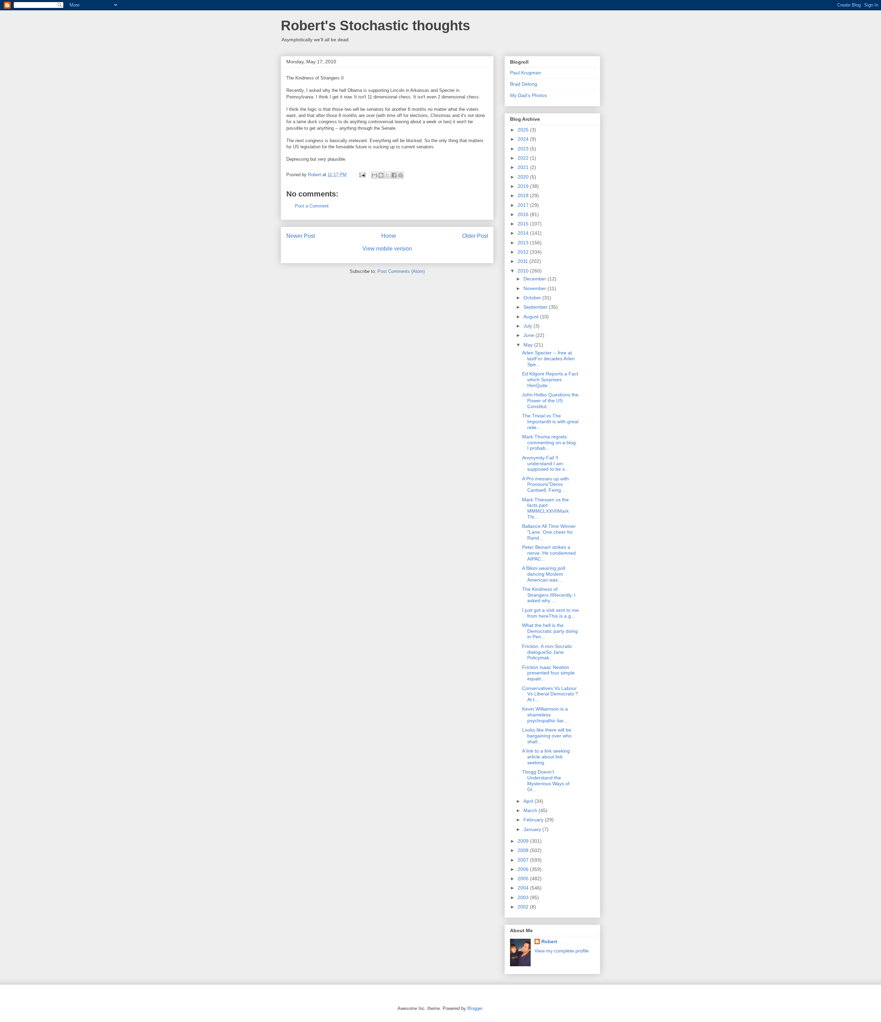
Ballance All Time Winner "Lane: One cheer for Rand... (549, 532)
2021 (524, 167)
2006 (524, 869)
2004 (524, 888)
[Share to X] (387, 175)
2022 (524, 158)
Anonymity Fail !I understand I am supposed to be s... (545, 463)
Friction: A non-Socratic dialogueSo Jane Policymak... (547, 652)
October (532, 297)
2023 (524, 148)
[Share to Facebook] (394, 175)
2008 (524, 850)
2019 (524, 186)
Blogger (474, 1008)
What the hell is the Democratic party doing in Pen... (550, 631)
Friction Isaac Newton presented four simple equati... (548, 673)
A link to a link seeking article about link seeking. (546, 756)
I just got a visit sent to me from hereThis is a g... (550, 613)
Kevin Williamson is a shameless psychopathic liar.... (545, 714)
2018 (524, 195)
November (535, 288)
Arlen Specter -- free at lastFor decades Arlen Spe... (548, 358)
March (531, 810)
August (531, 316)
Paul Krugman (525, 72)
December (535, 278)
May (528, 345)
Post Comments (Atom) (401, 271)
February (534, 819)
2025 (524, 129)
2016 (524, 214)
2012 (524, 252)
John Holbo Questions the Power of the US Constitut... (550, 400)
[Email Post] (362, 174)
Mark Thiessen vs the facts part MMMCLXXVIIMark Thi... (545, 508)
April (528, 801)
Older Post (475, 236)
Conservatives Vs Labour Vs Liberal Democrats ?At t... (550, 694)
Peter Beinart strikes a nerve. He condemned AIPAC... (549, 553)
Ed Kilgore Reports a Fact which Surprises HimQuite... (550, 379)
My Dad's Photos (528, 95)
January (532, 829)
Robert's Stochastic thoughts (375, 25)
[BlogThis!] (381, 175)
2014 (524, 233)
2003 (524, 897)
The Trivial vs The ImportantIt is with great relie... (550, 421)
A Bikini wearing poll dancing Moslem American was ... (543, 574)
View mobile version (387, 249)
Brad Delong (523, 84)
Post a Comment (312, 206)
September (536, 307)
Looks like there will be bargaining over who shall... (547, 735)
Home (388, 236)
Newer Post (300, 236)
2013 (524, 242)
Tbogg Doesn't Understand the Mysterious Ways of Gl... (546, 780)
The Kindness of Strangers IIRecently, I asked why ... (548, 595)
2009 (524, 841)
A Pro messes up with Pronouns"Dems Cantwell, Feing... (545, 484)
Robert (549, 941)
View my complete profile (561, 951)
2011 (523, 261)
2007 (524, 860)
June (529, 335)
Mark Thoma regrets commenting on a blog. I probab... (549, 442)
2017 (524, 205)
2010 (524, 271)
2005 (524, 878)
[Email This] (374, 175)
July (528, 326)
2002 (524, 906)
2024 (524, 139)
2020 (524, 177)
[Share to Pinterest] (400, 175)
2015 (524, 223)
